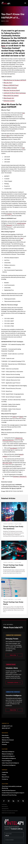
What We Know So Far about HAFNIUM (15, 80)
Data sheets (5, 735)
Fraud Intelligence (7, 760)
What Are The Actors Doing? (12, 90)
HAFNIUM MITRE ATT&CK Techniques (15, 93)
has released (13, 448)
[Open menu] (25, 3)
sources (23, 223)
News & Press (5, 777)
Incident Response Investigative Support (13, 792)
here (3, 45)
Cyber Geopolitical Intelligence (10, 763)
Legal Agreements (5, 808)
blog (23, 113)
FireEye (15, 416)
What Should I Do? (9, 98)
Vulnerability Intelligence (9, 758)
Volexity (21, 416)
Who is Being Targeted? (10, 87)
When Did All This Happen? (11, 95)
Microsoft (9, 225)
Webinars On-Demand (8, 740)
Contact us (5, 779)
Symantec (9, 213)
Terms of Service (5, 806)
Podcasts (4, 744)
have (21, 238)
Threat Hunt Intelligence (8, 765)
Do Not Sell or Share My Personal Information (10, 810)
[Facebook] (4, 801)
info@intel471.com (7, 726)
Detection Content (9, 100)
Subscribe (13, 655)
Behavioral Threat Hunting (9, 795)
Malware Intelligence (7, 754)
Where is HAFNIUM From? (11, 85)
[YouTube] (18, 801)
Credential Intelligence (8, 756)
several (19, 223)
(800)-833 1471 (6, 728)
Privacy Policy (4, 804)
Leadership (5, 772)
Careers (4, 774)
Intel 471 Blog (5, 737)
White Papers (5, 742)
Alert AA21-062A (7, 462)
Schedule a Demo (12, 682)
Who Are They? (8, 82)
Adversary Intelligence (8, 751)
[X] (23, 801)
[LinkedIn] (13, 801)
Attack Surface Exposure (8, 790)
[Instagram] (9, 801)
